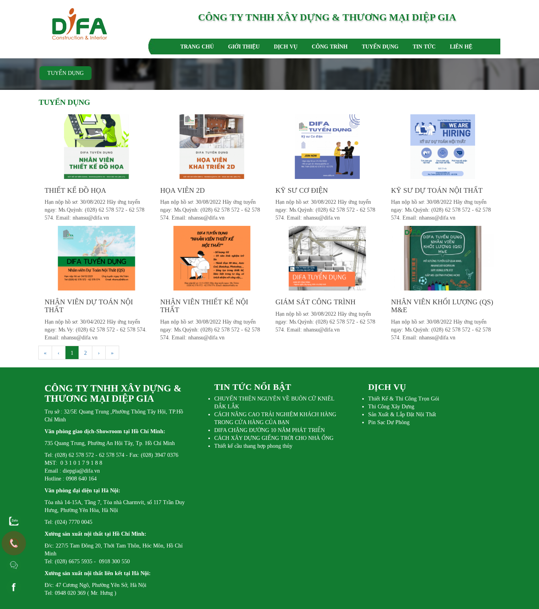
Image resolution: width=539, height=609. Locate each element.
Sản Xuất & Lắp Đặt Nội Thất (402, 414)
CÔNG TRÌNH (330, 47)
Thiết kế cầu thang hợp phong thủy (253, 446)
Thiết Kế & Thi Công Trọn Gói (403, 399)
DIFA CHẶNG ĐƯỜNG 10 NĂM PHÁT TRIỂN (269, 430)
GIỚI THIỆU (244, 47)
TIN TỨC (424, 47)
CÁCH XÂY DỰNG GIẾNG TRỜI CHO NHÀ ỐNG (273, 438)
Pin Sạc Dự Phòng (389, 422)
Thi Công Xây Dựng (391, 407)
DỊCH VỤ (286, 47)
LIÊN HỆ (461, 47)
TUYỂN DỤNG (380, 47)
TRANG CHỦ (197, 47)
